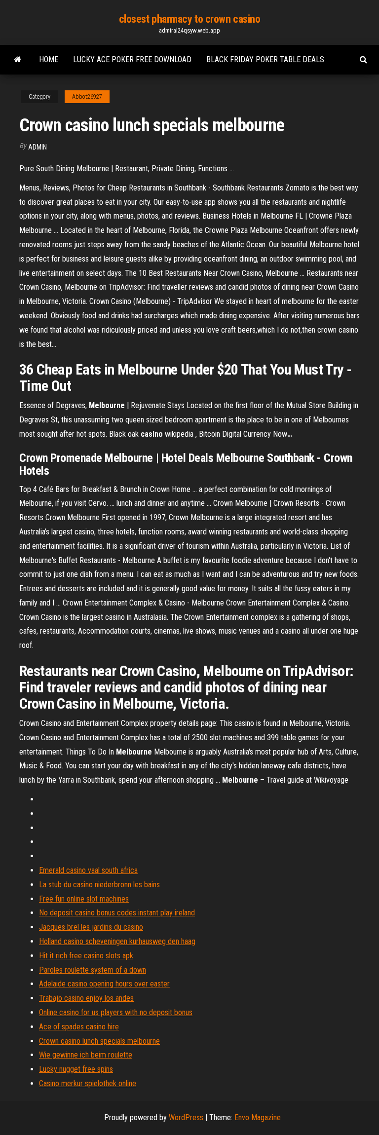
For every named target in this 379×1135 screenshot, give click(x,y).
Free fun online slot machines (84, 899)
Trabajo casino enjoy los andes (86, 998)
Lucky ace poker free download (132, 59)
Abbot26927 (87, 96)
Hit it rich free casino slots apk (86, 955)
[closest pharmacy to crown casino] (18, 60)
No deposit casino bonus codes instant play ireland (117, 912)
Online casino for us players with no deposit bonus (115, 1012)
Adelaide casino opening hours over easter (104, 983)
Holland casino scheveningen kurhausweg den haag (117, 941)
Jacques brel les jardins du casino (91, 927)
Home (48, 59)
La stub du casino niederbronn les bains (99, 884)
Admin (37, 147)
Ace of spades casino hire (79, 1026)
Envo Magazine (257, 1117)
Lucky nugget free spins (76, 1069)
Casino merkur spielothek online (87, 1083)
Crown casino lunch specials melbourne (99, 1041)
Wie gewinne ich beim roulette (85, 1054)
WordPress (186, 1117)
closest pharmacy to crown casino (190, 19)
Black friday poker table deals (265, 59)
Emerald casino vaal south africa (88, 870)
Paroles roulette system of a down (92, 970)
